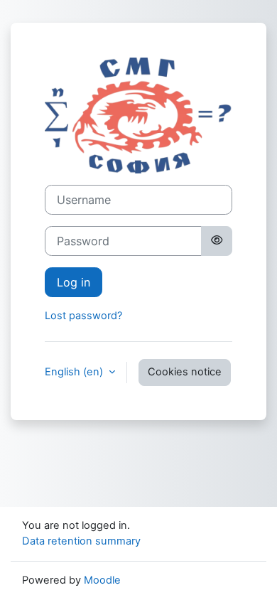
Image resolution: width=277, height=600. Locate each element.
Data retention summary (81, 541)
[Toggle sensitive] (216, 241)
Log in (73, 282)
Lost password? (83, 315)
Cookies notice (185, 371)
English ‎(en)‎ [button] (75, 371)
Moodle (102, 580)
